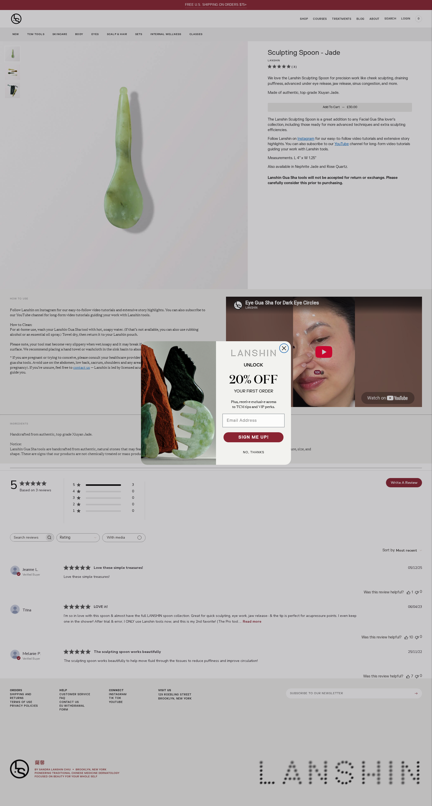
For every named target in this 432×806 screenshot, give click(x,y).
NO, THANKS (253, 452)
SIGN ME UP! (253, 437)
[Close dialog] (284, 348)
